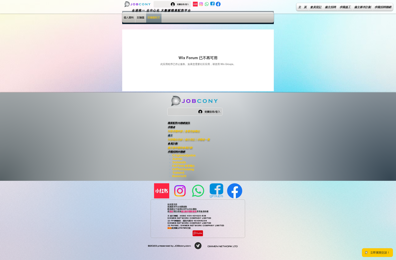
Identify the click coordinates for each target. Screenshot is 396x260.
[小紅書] (195, 4)
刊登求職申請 (175, 131)
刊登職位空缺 (175, 139)
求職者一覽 (203, 139)
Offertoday (183, 169)
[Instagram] (201, 4)
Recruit (179, 176)
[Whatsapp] (206, 4)
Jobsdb (179, 162)
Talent (178, 172)
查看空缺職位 (192, 131)
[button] (383, 7)
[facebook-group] (212, 4)
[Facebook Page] (218, 4)
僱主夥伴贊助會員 (189, 211)
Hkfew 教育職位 (183, 165)
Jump (177, 158)
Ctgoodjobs (184, 155)
